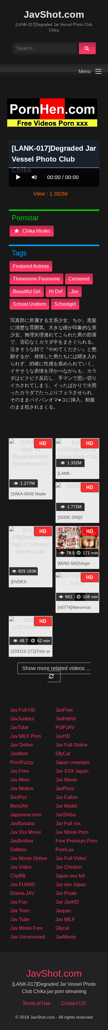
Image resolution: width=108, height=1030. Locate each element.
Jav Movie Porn (72, 832)
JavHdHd (66, 718)
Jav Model (66, 806)
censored (78, 278)
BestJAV (19, 806)
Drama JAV (22, 893)
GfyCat (63, 753)
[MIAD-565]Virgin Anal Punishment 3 (75, 566)
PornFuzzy (21, 762)
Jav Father (67, 797)
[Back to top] (88, 1012)
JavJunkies (22, 718)
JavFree (64, 710)
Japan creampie (73, 762)
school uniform (29, 304)
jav (74, 291)
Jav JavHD (67, 902)
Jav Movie (66, 779)
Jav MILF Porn (25, 736)
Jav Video (21, 867)
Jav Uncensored (27, 936)
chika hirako (35, 231)
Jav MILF (65, 919)
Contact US (73, 1003)
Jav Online (21, 744)
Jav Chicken (69, 867)
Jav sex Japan (71, 884)
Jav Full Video (71, 858)
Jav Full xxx (68, 823)
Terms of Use (36, 1003)
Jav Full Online (72, 744)
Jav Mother (22, 788)
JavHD (63, 736)
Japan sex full (70, 875)
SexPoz (18, 797)
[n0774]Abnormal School (74, 610)
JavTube (19, 727)
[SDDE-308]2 (70, 517)
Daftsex (18, 849)
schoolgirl (65, 304)
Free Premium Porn (76, 840)
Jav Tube (20, 919)
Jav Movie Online (28, 858)
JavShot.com (54, 14)
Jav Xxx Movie (25, 832)
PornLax (65, 849)
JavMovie (66, 936)
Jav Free (19, 771)
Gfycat (62, 928)
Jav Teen (19, 910)
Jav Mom (19, 779)
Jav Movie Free (26, 928)
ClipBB (18, 875)
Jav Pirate (66, 893)
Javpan (63, 910)
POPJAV (65, 727)
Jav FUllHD (22, 884)
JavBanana (22, 823)
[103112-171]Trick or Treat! (30, 654)
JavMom (19, 753)
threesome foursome (36, 278)
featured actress (31, 266)
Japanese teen (26, 814)
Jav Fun (18, 902)
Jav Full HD (22, 710)
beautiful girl (26, 291)
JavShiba (66, 814)
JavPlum (65, 788)
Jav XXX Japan (72, 771)
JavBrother (21, 840)
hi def (55, 291)
